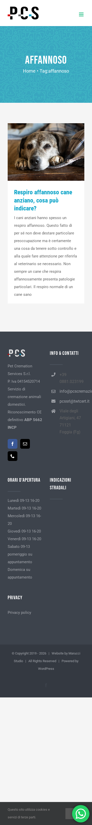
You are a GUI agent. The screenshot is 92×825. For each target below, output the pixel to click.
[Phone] (12, 456)
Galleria (55, 152)
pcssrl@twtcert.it (72, 401)
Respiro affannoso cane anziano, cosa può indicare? (37, 152)
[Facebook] (12, 444)
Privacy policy (19, 612)
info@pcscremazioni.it (72, 391)
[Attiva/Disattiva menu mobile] (81, 14)
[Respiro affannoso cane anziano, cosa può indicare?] (46, 152)
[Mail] (25, 444)
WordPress (46, 669)
